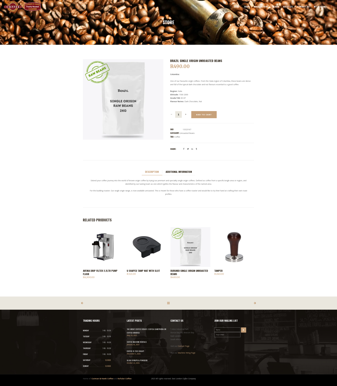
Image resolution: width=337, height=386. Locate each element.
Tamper (218, 270)
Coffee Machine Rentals (137, 341)
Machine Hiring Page (186, 353)
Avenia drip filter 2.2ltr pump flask (100, 272)
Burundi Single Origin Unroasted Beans (189, 272)
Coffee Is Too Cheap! (135, 351)
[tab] (152, 171)
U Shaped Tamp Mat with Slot (143, 270)
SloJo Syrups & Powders (137, 360)
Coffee (177, 137)
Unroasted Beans (187, 133)
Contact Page (183, 346)
